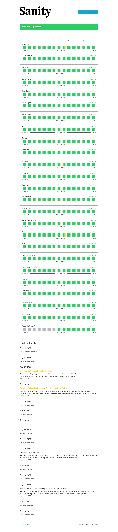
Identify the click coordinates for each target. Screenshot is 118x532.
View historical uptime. (91, 40)
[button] (88, 12)
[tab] (23, 47)
